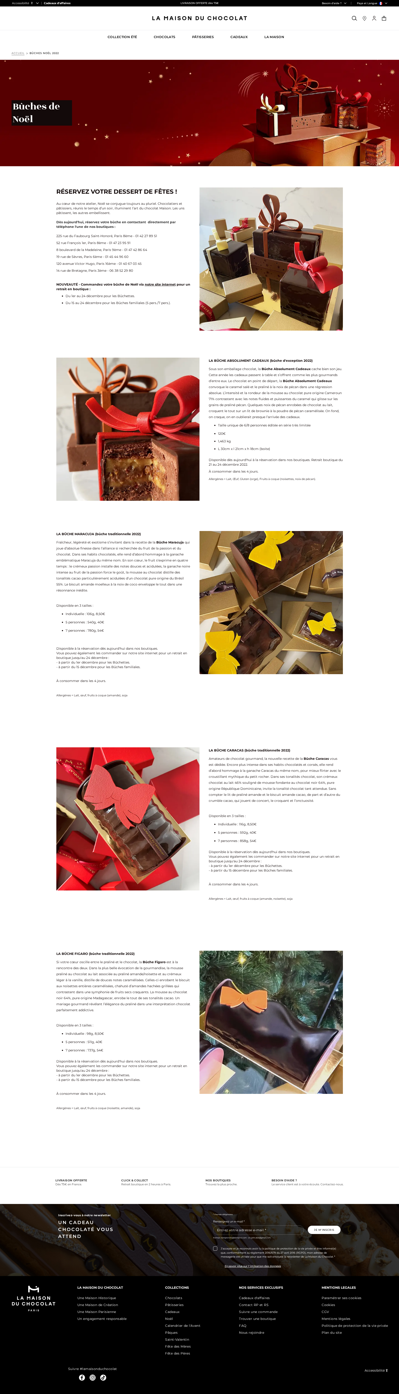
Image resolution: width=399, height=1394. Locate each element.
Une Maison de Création (97, 1305)
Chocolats (173, 1298)
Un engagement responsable (102, 1319)
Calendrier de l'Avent (182, 1326)
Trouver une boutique (257, 1319)
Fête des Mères (178, 1346)
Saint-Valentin (177, 1339)
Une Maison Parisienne (96, 1312)
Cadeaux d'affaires (254, 1298)
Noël (169, 1319)
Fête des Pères (177, 1353)
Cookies (328, 1305)
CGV (325, 1312)
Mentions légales (336, 1319)
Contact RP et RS (254, 1305)
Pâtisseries (174, 1305)
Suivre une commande (258, 1312)
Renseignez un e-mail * (229, 1221)
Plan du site (332, 1333)
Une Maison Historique (96, 1298)
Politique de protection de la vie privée (355, 1326)
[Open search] (354, 18)
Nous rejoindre (251, 1333)
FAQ (242, 1326)
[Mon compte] (374, 18)
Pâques (171, 1333)
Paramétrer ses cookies (341, 1298)
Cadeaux (172, 1312)
